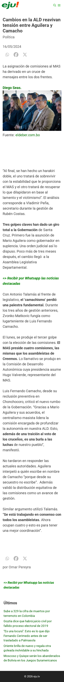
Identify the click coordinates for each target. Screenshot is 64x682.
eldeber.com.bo (27, 135)
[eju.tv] (10, 5)
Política (9, 37)
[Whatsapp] (7, 54)
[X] (25, 54)
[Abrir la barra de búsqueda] (54, 5)
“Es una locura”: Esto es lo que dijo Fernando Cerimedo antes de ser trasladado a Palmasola (27, 635)
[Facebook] (16, 54)
